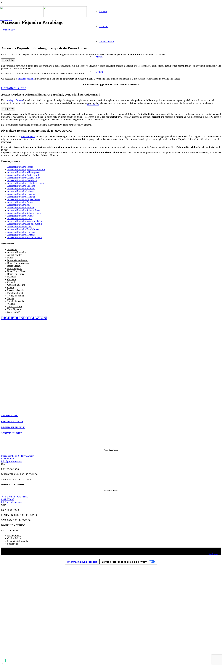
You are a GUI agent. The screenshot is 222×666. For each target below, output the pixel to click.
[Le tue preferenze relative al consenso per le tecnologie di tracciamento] (5, 661)
